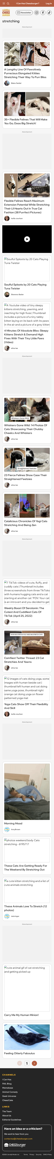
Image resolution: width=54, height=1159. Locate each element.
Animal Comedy (10, 1092)
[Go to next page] (34, 1063)
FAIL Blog (7, 1083)
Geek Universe (9, 1096)
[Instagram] (36, 12)
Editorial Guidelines (11, 1119)
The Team (7, 1111)
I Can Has (6, 1079)
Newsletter (26, 12)
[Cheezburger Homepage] (27, 1145)
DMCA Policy (47, 1154)
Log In (49, 3)
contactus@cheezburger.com (18, 1138)
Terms (26, 1154)
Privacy (32, 1154)
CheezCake (7, 1100)
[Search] (8, 3)
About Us (6, 1115)
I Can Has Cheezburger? (27, 3)
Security (38, 1154)
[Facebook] (42, 12)
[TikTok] (49, 12)
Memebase (7, 1088)
